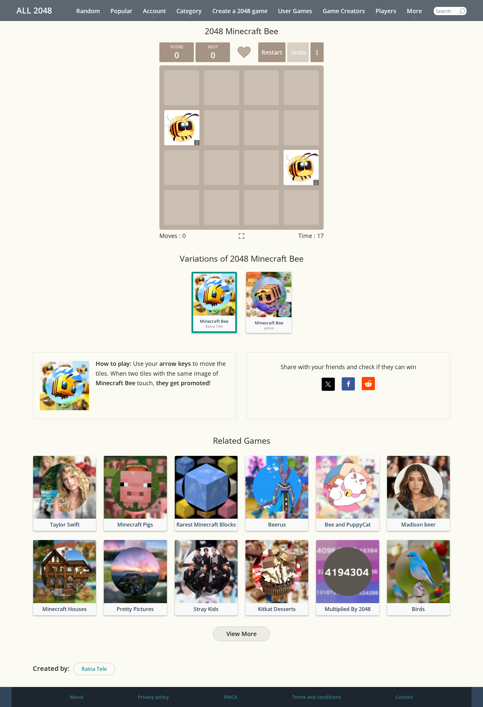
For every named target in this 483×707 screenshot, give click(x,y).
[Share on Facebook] (348, 383)
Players (386, 11)
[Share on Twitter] (328, 384)
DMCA (230, 697)
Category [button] (189, 11)
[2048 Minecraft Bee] (214, 294)
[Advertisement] (92, 141)
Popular (121, 11)
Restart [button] (272, 52)
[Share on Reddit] (368, 383)
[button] (317, 52)
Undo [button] (298, 52)
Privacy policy (153, 697)
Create (239, 11)
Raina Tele (94, 668)
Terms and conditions (316, 697)
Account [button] (154, 11)
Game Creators (344, 11)
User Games (295, 11)
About (76, 697)
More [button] (414, 11)
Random (88, 11)
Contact (404, 697)
